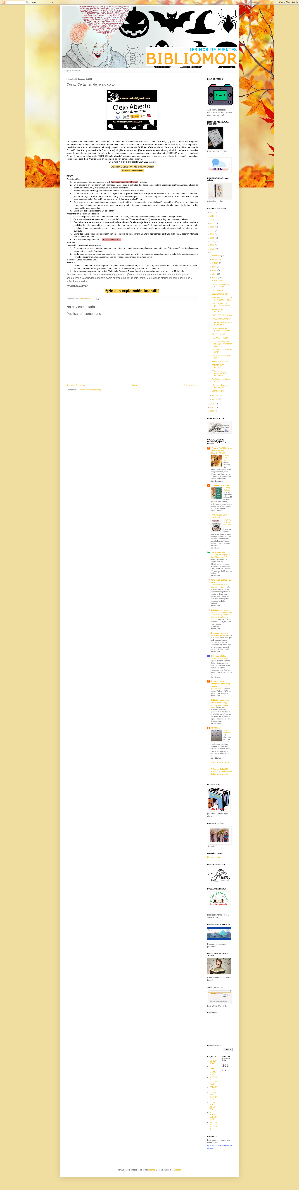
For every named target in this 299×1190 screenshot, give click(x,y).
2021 (212, 216)
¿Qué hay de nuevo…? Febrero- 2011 (222, 386)
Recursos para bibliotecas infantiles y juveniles (220, 683)
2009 (212, 407)
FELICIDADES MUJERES (218, 366)
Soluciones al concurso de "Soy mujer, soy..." (222, 298)
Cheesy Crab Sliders (226, 458)
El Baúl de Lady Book (220, 485)
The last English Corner (220, 658)
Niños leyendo (216, 689)
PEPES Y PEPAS (219, 334)
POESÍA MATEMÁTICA (221, 319)
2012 (212, 249)
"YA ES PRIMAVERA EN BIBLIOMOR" (222, 323)
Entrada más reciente (76, 385)
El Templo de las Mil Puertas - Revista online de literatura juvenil (221, 771)
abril (214, 274)
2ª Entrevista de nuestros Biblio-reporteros (220, 373)
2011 (212, 252)
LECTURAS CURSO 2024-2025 (227, 522)
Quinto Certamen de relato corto (220, 285)
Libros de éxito (213, 857)
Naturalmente (217, 290)
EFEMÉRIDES (213, 1073)
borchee (151, 1170)
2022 (212, 212)
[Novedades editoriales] (219, 939)
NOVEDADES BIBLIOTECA (213, 1105)
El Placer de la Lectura (220, 762)
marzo (215, 277)
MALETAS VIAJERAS (213, 1125)
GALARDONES (213, 1088)
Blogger (177, 1170)
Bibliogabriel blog (218, 656)
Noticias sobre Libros (220, 610)
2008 (212, 411)
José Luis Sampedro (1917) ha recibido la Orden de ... (222, 344)
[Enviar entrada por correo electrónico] (97, 298)
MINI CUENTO (218, 281)
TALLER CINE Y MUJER (219, 310)
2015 (212, 238)
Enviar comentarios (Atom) (89, 390)
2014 (212, 241)
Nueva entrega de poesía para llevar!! (221, 304)
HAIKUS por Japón (220, 338)
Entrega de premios (220, 362)
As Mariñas (216, 728)
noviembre (217, 259)
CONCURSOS (213, 1062)
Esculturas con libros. (221, 294)
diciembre (216, 256)
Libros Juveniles (218, 552)
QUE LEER (212, 1067)
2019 (212, 223)
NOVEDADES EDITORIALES (213, 1115)
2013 (212, 245)
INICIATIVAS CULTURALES (213, 1095)
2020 (212, 220)
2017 (212, 231)
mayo (214, 270)
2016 (212, 234)
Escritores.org (218, 391)
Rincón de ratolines (219, 633)
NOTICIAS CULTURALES (213, 1080)
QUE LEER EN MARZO (222, 315)
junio (214, 267)
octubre (215, 263)
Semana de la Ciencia (219, 635)
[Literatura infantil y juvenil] (219, 973)
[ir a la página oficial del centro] (219, 882)
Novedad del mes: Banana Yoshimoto (221, 329)
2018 (212, 227)
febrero (215, 395)
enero (215, 399)
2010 (212, 404)
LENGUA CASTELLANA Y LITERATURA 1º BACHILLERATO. (221, 450)
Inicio (134, 385)
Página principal (72, 70)
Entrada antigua (190, 385)
